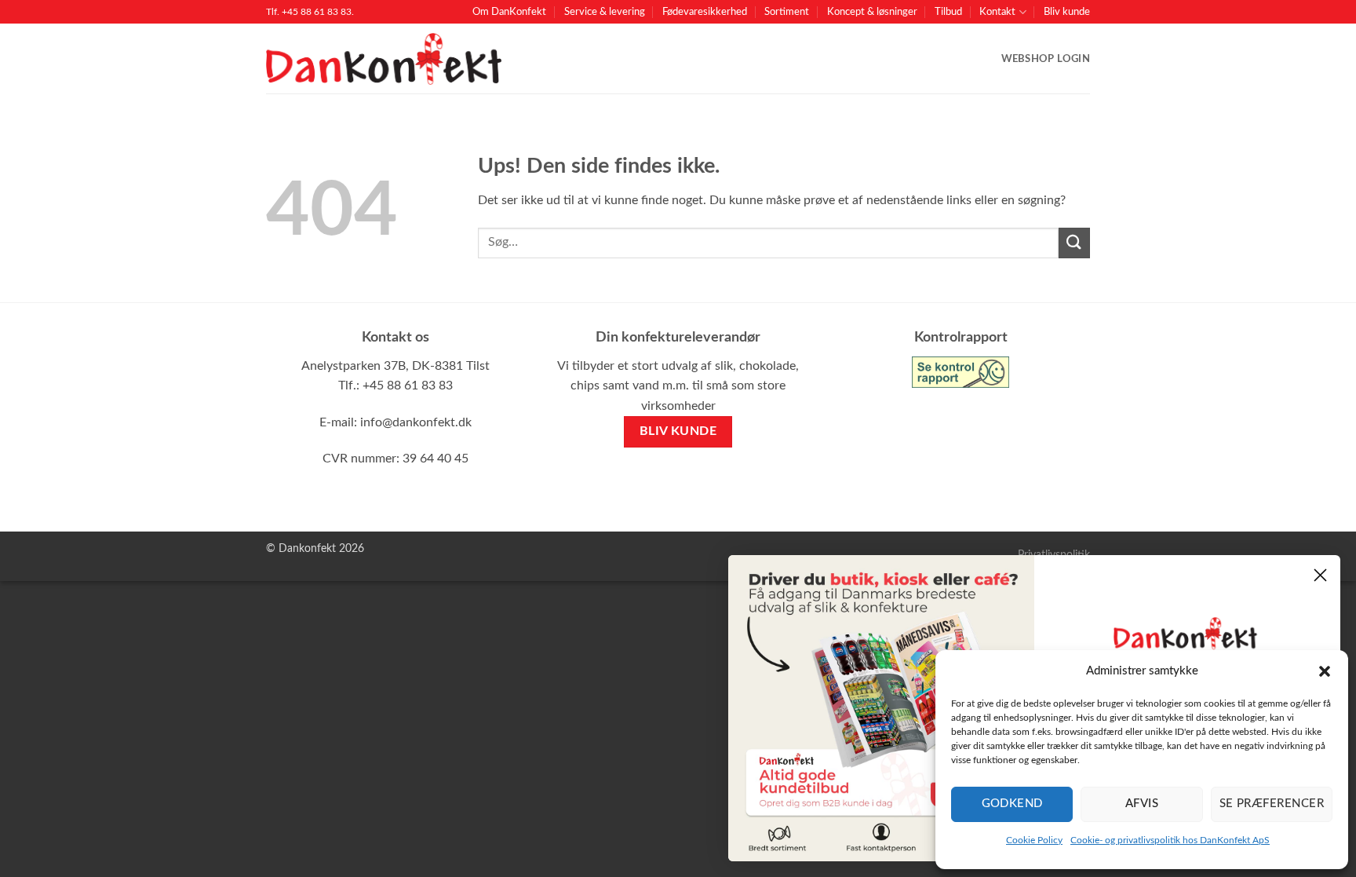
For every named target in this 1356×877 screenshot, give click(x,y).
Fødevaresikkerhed (704, 11)
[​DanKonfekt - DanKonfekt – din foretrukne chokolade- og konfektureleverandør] (383, 59)
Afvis (1141, 803)
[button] (1324, 671)
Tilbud (948, 11)
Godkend (1012, 803)
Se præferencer (1271, 803)
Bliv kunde (1067, 11)
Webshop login (1045, 59)
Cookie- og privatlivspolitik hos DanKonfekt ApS (1170, 840)
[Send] (1074, 243)
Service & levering (604, 11)
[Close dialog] (1320, 575)
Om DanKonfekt (509, 11)
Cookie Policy (1034, 840)
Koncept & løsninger (872, 11)
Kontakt (997, 11)
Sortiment (786, 11)
